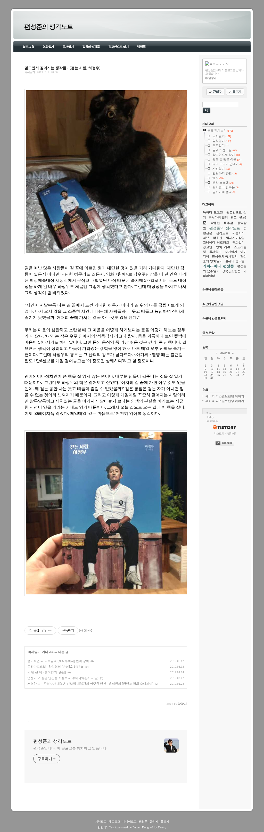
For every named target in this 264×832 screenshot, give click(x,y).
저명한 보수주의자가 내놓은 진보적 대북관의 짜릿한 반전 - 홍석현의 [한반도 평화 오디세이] (90, 683)
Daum (136, 827)
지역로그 (100, 821)
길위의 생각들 (91, 47)
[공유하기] (44, 630)
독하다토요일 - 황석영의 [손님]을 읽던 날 (55, 666)
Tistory (162, 827)
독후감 (228, 223)
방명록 (141, 47)
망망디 (102, 827)
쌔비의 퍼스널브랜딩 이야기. (225, 396)
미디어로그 (129, 821)
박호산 (217, 238)
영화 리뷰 (223, 247)
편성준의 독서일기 (225, 256)
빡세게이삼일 (235, 238)
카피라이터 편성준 (218, 266)
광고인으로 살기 (118, 47)
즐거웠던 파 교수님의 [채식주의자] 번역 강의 (58, 661)
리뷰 (206, 238)
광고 (233, 217)
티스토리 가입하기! (225, 433)
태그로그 (114, 821)
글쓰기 (165, 821)
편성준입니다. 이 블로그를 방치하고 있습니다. (70, 748)
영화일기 (48, 47)
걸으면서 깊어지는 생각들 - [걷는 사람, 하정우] (62, 68)
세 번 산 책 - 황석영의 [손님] (46, 672)
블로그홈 (28, 47)
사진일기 (231, 252)
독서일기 (68, 47)
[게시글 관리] (50, 630)
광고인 (207, 247)
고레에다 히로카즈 (216, 242)
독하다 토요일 (213, 212)
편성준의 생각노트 (48, 26)
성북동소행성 (231, 271)
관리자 (154, 821)
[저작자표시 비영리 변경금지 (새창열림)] (85, 630)
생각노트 (222, 233)
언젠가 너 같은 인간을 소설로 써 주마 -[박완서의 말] (62, 678)
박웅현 (215, 223)
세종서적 (238, 233)
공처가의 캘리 (218, 217)
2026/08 (225, 353)
